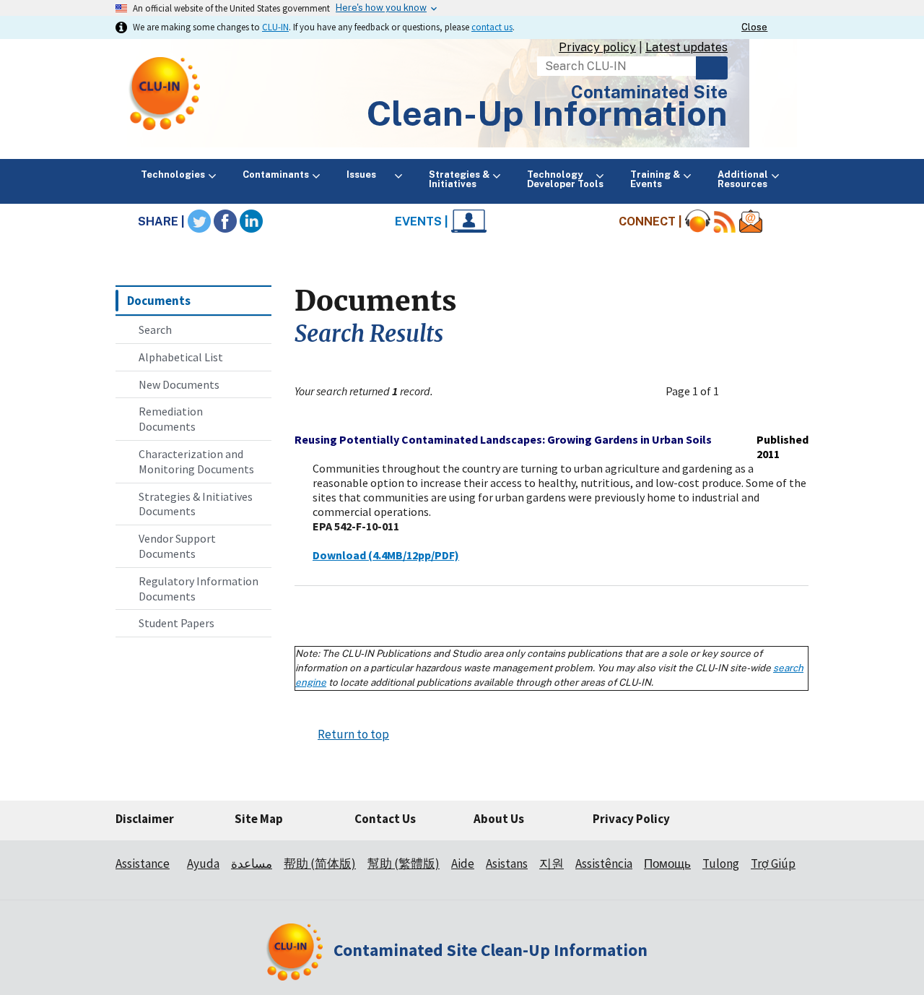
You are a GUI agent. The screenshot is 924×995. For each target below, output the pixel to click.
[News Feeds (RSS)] (724, 221)
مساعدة (251, 863)
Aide (462, 863)
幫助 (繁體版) (403, 863)
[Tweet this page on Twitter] (199, 221)
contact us (492, 27)
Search (712, 67)
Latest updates (686, 47)
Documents (159, 301)
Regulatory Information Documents (198, 588)
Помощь (667, 863)
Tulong (720, 863)
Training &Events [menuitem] (655, 179)
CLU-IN (275, 27)
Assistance (143, 863)
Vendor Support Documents (177, 546)
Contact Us (385, 819)
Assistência (603, 863)
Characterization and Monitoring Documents (196, 461)
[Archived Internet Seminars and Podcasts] (697, 221)
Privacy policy (597, 47)
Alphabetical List (181, 357)
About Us (499, 819)
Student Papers (176, 623)
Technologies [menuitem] (173, 174)
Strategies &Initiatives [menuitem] (459, 179)
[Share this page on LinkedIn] (251, 221)
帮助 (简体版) (320, 863)
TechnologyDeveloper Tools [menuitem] (565, 179)
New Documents (179, 384)
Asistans (507, 863)
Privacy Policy (631, 819)
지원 (551, 863)
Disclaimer (145, 819)
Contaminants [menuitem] (276, 174)
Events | (423, 221)
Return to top (353, 734)
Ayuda (203, 863)
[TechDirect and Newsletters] (750, 221)
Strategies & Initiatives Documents (196, 504)
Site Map (259, 819)
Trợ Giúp (773, 863)
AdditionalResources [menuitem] (743, 179)
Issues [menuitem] (368, 174)
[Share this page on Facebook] (225, 221)
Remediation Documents (171, 419)
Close (754, 27)
